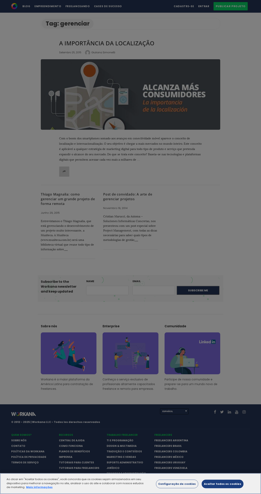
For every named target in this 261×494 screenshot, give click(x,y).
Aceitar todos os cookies (222, 484)
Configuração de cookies (177, 484)
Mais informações (39, 487)
